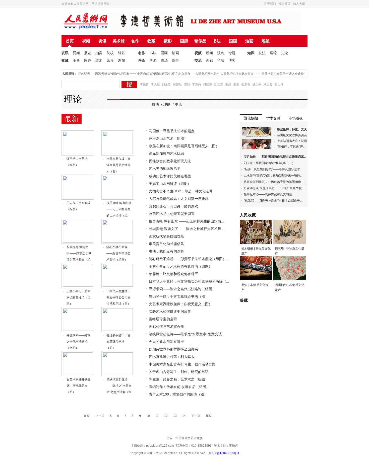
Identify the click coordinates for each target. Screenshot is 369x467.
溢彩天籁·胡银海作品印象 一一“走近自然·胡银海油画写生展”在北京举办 (138, 73)
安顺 (187, 84)
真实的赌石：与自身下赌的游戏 (173, 206)
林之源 (267, 84)
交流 (198, 60)
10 (148, 416)
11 (157, 416)
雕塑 (266, 41)
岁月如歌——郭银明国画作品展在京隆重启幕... (275, 157)
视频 (86, 41)
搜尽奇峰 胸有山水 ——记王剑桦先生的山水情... (186, 221)
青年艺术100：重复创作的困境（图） (178, 394)
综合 (175, 60)
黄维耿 (177, 84)
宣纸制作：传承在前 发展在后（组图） (179, 387)
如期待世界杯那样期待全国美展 (173, 349)
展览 (87, 53)
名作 (135, 41)
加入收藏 (299, 4)
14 (184, 416)
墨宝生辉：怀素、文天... (293, 129)
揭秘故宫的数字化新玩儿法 (170, 161)
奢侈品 (200, 41)
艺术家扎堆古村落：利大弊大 (172, 357)
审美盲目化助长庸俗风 (166, 244)
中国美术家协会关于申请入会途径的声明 (281, 73)
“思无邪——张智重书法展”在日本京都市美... (273, 200)
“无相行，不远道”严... (291, 146)
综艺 (121, 53)
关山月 (278, 84)
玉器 (76, 60)
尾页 (209, 416)
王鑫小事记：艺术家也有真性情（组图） (79, 297)
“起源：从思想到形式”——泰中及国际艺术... (273, 169)
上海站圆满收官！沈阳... (293, 141)
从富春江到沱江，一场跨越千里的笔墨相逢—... (275, 182)
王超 (228, 84)
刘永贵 (166, 84)
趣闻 (121, 60)
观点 (220, 53)
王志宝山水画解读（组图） (170, 184)
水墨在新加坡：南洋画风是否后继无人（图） (118, 165)
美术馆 (119, 41)
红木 (98, 60)
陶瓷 (87, 60)
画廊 (184, 41)
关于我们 (270, 4)
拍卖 (98, 53)
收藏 (151, 41)
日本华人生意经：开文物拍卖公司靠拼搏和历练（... (189, 281)
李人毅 (155, 84)
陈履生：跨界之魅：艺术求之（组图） (179, 379)
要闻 (76, 53)
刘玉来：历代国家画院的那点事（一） (269, 163)
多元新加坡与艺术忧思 (166, 153)
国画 (233, 41)
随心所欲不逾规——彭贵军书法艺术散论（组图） (118, 253)
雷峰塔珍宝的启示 (163, 319)
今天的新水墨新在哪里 (166, 342)
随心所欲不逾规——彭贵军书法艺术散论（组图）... (189, 259)
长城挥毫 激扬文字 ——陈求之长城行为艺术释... (186, 229)
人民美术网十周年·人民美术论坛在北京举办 (220, 73)
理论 (273, 53)
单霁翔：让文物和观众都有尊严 (173, 274)
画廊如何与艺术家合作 (166, 327)
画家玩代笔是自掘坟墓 (166, 236)
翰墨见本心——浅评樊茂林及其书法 (268, 194)
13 (175, 416)
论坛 (220, 60)
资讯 (102, 41)
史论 (284, 53)
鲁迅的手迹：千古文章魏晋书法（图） (118, 342)
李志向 (196, 84)
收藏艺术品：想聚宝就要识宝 (172, 214)
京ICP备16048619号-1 (224, 453)
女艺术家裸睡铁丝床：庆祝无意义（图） (79, 386)
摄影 (168, 41)
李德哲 (144, 84)
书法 (217, 41)
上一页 (99, 416)
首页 (70, 41)
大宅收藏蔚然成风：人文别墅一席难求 (179, 199)
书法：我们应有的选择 (166, 251)
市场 (164, 60)
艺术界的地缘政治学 (164, 169)
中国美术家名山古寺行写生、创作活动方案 (182, 364)
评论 (141, 60)
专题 (231, 53)
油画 (249, 41)
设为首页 (284, 4)
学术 (152, 60)
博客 (231, 60)
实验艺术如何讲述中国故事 (170, 311)
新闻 (209, 53)
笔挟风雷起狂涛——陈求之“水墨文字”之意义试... (187, 334)
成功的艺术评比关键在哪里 (170, 176)
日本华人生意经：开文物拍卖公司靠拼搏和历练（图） (118, 297)
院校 (110, 53)
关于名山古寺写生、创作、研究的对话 (179, 372)
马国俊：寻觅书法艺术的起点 (172, 131)
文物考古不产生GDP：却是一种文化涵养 (181, 191)
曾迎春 (245, 84)
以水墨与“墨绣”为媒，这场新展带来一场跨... (273, 175)
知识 (250, 53)
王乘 (236, 84)
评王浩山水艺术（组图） (168, 138)
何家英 (207, 84)
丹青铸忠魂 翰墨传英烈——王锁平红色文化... (274, 188)
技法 (262, 53)
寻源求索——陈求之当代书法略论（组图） (79, 342)
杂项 (110, 60)
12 (166, 416)
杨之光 (256, 84)
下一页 (195, 416)
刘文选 (218, 84)
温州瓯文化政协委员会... (293, 135)
